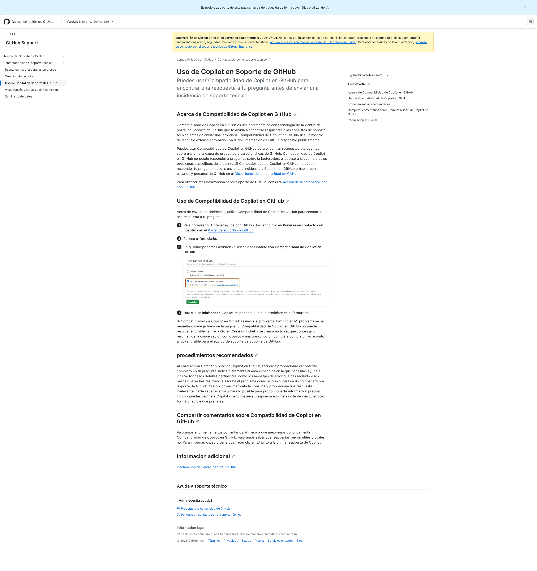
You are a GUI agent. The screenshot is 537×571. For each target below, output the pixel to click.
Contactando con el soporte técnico (242, 59)
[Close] (525, 6)
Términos (214, 540)
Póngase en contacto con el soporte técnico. (211, 514)
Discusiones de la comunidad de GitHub (266, 173)
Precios (259, 540)
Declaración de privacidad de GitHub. (207, 467)
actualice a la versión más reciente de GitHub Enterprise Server (313, 42)
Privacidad (231, 540)
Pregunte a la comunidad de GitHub (205, 508)
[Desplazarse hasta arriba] (528, 562)
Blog (300, 540)
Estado (246, 540)
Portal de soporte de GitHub (231, 230)
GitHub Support (22, 42)
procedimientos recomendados (215, 355)
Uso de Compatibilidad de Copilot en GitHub (230, 201)
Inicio (13, 34)
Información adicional (203, 456)
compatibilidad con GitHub (195, 59)
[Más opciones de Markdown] (387, 75)
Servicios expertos (280, 540)
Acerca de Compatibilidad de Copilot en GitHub (234, 114)
